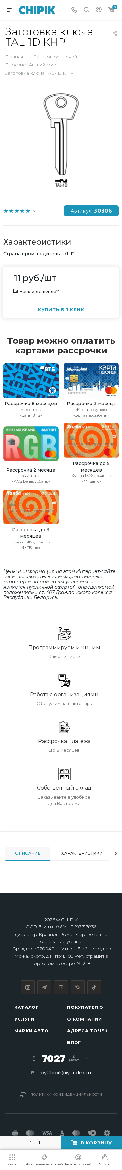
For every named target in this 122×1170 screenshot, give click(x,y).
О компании (84, 1019)
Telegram (44, 987)
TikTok (94, 987)
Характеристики (81, 853)
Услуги (24, 1019)
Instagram (28, 987)
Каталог (26, 1007)
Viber (78, 987)
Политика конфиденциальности (66, 1095)
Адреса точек (87, 1030)
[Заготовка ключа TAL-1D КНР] (61, 140)
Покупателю (85, 1007)
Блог (74, 1042)
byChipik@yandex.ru (65, 1072)
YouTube (61, 987)
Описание (28, 853)
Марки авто (31, 1030)
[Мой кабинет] (99, 10)
